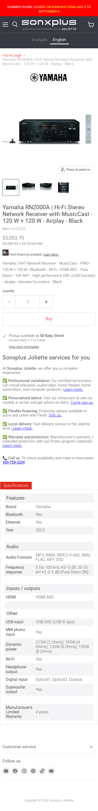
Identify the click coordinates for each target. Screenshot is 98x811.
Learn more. (73, 389)
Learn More (50, 254)
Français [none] (39, 39)
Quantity (8, 291)
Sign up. (55, 415)
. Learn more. (22, 428)
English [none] (59, 39)
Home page (12, 55)
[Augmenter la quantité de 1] (46, 301)
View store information (24, 347)
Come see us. (82, 402)
